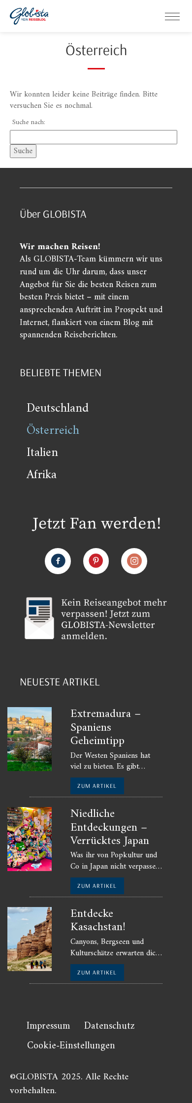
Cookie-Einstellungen (71, 1046)
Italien (42, 453)
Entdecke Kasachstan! (98, 921)
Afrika (42, 475)
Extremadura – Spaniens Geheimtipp (105, 727)
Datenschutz (109, 1026)
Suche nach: (28, 123)
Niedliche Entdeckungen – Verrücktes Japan (109, 827)
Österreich (53, 431)
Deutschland (58, 409)
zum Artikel (97, 785)
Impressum (48, 1026)
